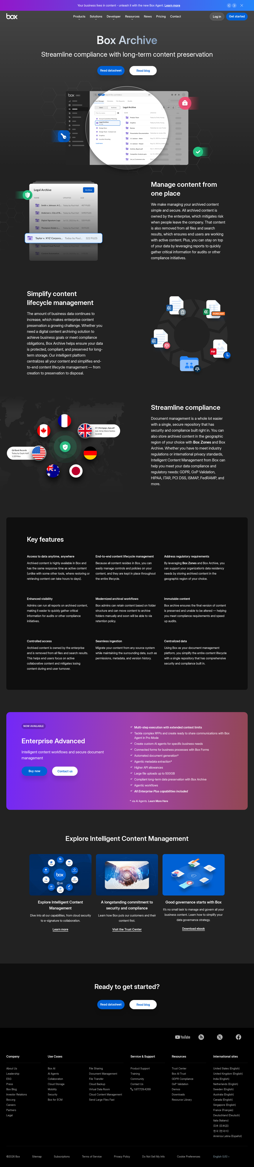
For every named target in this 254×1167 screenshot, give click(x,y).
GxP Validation (180, 1084)
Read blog (143, 70)
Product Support (140, 1068)
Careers (11, 1104)
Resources (132, 16)
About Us (11, 1068)
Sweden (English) (223, 1089)
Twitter (219, 1037)
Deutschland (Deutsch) (226, 1115)
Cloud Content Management (105, 1094)
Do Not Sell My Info (153, 1156)
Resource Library (182, 1099)
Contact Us (137, 1084)
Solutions (96, 16)
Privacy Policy (122, 1156)
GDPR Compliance (182, 1078)
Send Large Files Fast (101, 1099)
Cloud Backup (97, 1084)
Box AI (51, 1068)
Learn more (172, 5)
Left (229, 5)
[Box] (11, 16)
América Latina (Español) (227, 1136)
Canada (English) (223, 1099)
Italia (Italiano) (221, 1120)
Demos (176, 1089)
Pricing (161, 16)
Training (135, 1073)
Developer (114, 16)
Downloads (178, 1094)
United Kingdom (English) (228, 1073)
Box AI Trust (179, 1073)
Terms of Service (92, 1156)
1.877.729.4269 (142, 1089)
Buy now (34, 771)
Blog (201, 1037)
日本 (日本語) (221, 1125)
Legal (9, 1115)
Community (137, 1078)
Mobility (52, 1089)
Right (234, 5)
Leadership (12, 1073)
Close (241, 5)
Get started (237, 16)
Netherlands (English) (225, 1084)
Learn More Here (158, 801)
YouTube (182, 1037)
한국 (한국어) (221, 1130)
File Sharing (96, 1068)
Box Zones (202, 442)
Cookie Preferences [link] (188, 1156)
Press (9, 1084)
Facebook (238, 1037)
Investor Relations (16, 1094)
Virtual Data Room (99, 1089)
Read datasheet (111, 70)
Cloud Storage (56, 1084)
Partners (11, 1110)
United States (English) (226, 1068)
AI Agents (53, 1073)
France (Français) (223, 1110)
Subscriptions (62, 1156)
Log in (217, 16)
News (148, 16)
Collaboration (55, 1078)
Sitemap (37, 1156)
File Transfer (96, 1078)
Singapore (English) (224, 1104)
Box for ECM (55, 1099)
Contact (175, 16)
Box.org (10, 1099)
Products (79, 16)
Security (52, 1094)
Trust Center (179, 1068)
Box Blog (11, 1089)
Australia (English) (223, 1094)
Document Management (103, 1073)
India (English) (221, 1078)
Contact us (65, 771)
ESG (8, 1078)
